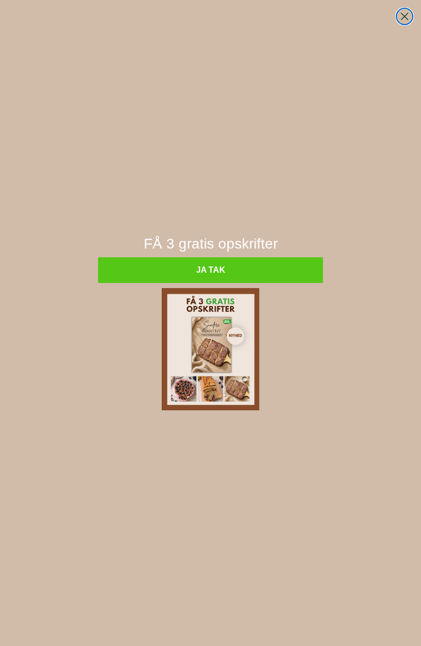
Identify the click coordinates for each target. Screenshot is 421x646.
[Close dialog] (404, 16)
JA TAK (210, 269)
